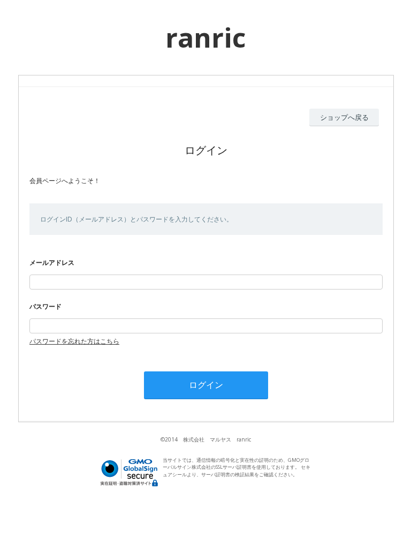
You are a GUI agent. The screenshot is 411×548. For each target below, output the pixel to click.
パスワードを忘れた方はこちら (74, 341)
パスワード (45, 306)
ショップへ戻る (344, 117)
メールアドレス (51, 262)
